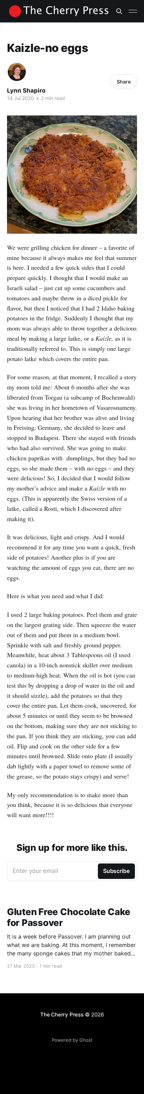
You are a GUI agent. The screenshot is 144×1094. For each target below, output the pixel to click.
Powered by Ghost (72, 1040)
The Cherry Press (61, 1014)
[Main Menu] (133, 11)
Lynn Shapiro (26, 90)
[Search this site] (119, 11)
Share (124, 82)
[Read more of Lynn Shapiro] (17, 72)
